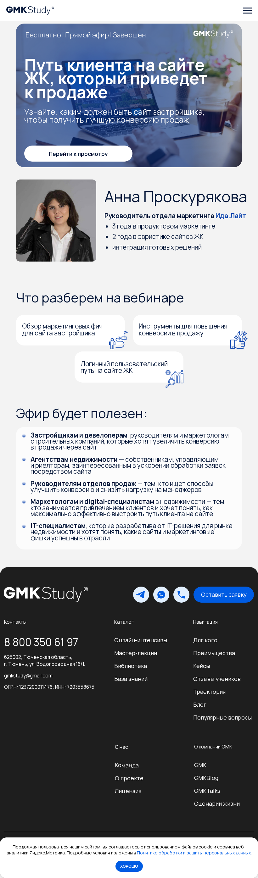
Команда (127, 765)
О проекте (129, 778)
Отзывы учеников (217, 678)
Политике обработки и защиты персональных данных (194, 853)
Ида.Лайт (231, 215)
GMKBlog (206, 777)
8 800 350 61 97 (41, 642)
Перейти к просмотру (78, 153)
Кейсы (201, 666)
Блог (199, 704)
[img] (42, 594)
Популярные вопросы (222, 717)
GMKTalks (207, 790)
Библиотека (130, 666)
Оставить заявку (223, 594)
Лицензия (128, 791)
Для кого (205, 640)
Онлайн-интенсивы (140, 640)
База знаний (131, 678)
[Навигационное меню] (247, 11)
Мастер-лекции (135, 653)
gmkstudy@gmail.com (28, 675)
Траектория (209, 691)
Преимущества (214, 653)
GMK (200, 765)
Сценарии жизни (217, 803)
